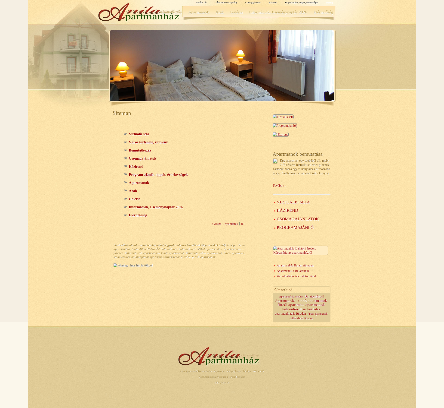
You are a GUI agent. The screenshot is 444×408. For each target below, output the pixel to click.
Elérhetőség (323, 12)
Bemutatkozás (170, 12)
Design (230, 371)
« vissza (216, 223)
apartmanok (315, 305)
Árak (220, 12)
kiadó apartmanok (312, 300)
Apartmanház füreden (291, 296)
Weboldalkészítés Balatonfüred (296, 276)
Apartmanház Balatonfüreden (295, 265)
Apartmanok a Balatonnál (293, 270)
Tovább (279, 185)
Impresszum (219, 371)
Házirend (273, 2)
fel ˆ (243, 223)
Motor (238, 371)
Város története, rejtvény (226, 2)
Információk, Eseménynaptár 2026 (278, 12)
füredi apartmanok (317, 313)
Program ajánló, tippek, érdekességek (301, 2)
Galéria (236, 12)
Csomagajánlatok (253, 2)
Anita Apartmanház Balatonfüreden (196, 371)
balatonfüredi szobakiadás (301, 309)
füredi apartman (291, 305)
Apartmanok (198, 12)
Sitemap (329, 2)
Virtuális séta (201, 2)
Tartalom (247, 371)
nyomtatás (231, 223)
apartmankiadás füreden (290, 313)
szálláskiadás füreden (301, 318)
